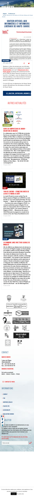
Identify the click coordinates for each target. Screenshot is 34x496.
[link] (7, 70)
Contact (5, 394)
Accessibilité (6, 410)
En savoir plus (20, 493)
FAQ (4, 398)
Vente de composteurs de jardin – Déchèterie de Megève (14, 130)
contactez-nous (10, 382)
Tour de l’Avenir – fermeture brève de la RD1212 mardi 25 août (16, 193)
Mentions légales (7, 402)
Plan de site (6, 406)
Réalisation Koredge (8, 414)
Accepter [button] (14, 493)
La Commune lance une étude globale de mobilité (16, 243)
